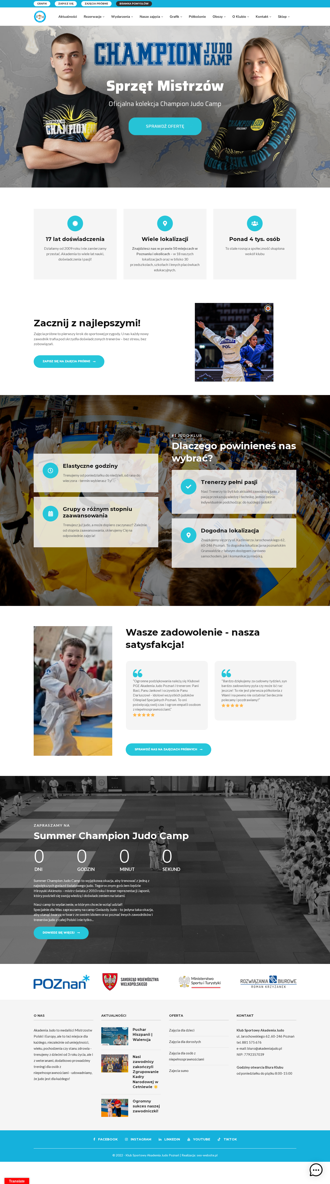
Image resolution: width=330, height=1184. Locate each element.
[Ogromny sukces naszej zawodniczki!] (114, 1108)
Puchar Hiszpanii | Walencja (142, 1034)
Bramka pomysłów (134, 3)
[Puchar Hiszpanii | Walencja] (114, 1036)
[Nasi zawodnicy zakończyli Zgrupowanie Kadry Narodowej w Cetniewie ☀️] (114, 1063)
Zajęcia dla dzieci (181, 1030)
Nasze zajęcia (150, 16)
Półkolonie (197, 16)
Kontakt (262, 16)
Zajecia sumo (179, 1071)
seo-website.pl (207, 1155)
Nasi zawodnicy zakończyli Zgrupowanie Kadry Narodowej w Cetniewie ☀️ (146, 1072)
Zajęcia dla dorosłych (185, 1042)
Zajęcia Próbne (96, 3)
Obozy (218, 16)
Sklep (282, 16)
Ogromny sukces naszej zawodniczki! (146, 1106)
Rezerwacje (92, 16)
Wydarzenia (120, 16)
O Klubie (239, 16)
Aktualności (67, 16)
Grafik (42, 3)
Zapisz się (65, 3)
